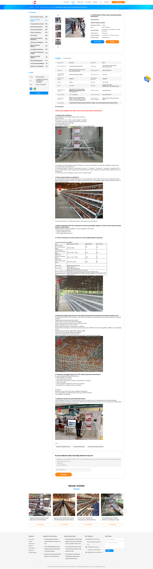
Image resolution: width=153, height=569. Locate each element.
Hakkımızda (32, 543)
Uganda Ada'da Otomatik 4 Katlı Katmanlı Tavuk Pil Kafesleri (52, 555)
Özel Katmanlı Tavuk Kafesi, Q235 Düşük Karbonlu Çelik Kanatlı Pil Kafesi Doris (72, 556)
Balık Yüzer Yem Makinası (39, 66)
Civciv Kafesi (39, 35)
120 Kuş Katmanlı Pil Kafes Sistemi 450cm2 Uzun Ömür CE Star (52, 541)
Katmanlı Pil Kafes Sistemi (39, 20)
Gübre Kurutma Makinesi (39, 42)
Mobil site (31, 550)
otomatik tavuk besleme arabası (39, 53)
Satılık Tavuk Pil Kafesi (39, 29)
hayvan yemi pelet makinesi (39, 57)
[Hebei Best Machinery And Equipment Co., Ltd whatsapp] (35, 88)
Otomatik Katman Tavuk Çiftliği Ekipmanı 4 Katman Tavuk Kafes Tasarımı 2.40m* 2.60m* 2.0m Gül (73, 542)
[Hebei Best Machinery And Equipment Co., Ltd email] (31, 88)
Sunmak (63, 475)
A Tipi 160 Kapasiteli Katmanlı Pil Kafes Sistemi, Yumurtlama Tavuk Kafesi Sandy (52, 549)
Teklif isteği (118, 2)
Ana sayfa (31, 539)
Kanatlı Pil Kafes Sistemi (39, 17)
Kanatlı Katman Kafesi (39, 26)
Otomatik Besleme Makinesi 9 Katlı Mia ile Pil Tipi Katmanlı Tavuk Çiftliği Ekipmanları (112, 519)
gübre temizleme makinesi (39, 46)
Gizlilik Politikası (33, 552)
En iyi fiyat (97, 41)
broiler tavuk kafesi (39, 32)
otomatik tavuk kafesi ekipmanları (39, 39)
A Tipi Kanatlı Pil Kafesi (79, 446)
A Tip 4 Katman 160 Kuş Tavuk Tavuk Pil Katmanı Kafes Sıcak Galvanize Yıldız (73, 549)
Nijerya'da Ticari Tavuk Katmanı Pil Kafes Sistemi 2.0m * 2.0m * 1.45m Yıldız (88, 519)
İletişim (39, 93)
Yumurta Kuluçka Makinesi (39, 63)
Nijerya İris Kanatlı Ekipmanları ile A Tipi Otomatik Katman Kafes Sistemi (63, 519)
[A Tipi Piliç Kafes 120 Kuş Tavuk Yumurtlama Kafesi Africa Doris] (75, 28)
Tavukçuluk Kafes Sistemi (39, 24)
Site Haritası (32, 548)
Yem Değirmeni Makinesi (39, 49)
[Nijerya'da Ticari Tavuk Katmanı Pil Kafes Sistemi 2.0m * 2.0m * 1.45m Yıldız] (88, 505)
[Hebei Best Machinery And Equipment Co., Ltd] (35, 2)
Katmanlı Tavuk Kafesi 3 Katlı (63, 446)
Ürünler (30, 541)
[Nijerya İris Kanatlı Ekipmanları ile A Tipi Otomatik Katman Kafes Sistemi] (64, 505)
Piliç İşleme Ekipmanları (39, 60)
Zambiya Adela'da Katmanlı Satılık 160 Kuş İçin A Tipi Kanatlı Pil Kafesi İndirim (40, 519)
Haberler (31, 546)
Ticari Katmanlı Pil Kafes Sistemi (95, 446)
